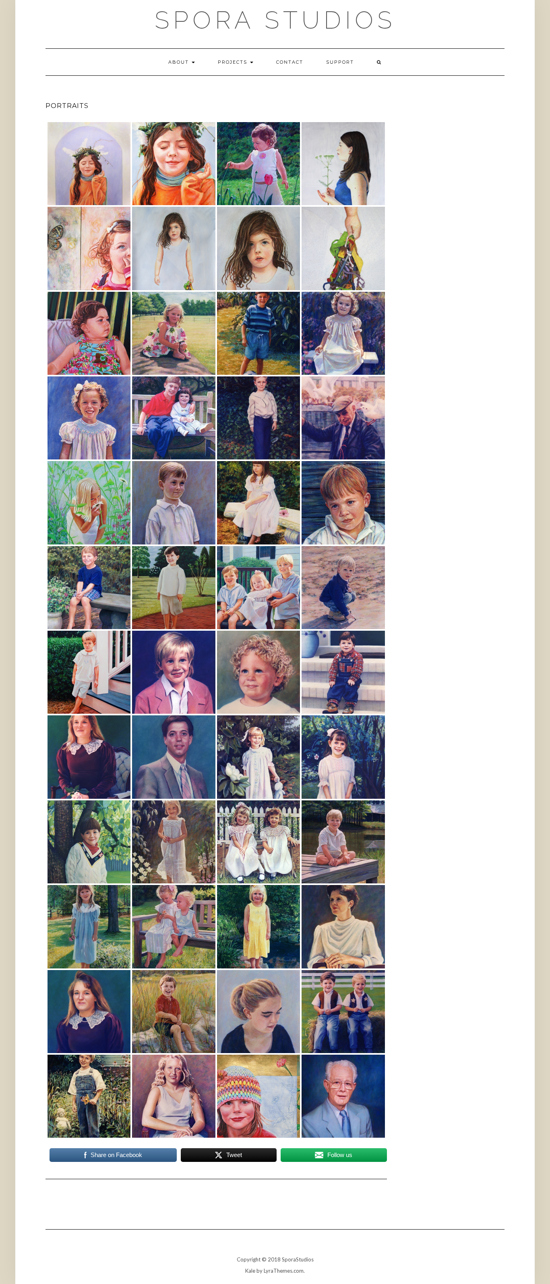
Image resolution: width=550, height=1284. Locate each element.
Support (340, 62)
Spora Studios (275, 20)
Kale (250, 1270)
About (179, 62)
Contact (289, 62)
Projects (233, 62)
